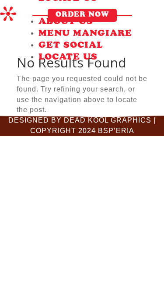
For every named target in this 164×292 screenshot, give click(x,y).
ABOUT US (65, 22)
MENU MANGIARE (85, 34)
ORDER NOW (82, 15)
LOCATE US (68, 57)
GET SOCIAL (70, 46)
